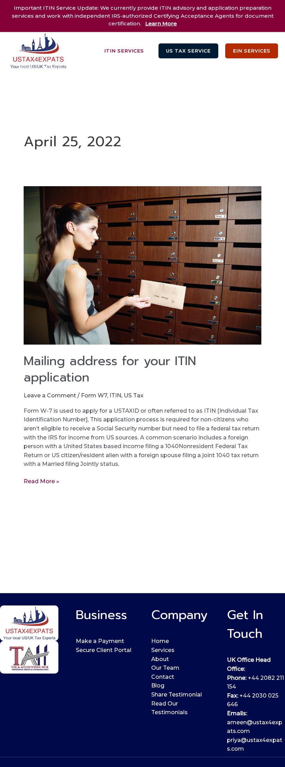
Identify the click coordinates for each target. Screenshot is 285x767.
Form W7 (94, 395)
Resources (192, 68)
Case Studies (143, 68)
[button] (124, 50)
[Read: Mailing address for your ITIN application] (142, 265)
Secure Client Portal (103, 650)
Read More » (41, 481)
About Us (57, 68)
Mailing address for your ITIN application (110, 369)
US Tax (134, 395)
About (160, 659)
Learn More (161, 23)
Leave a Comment (50, 395)
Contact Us (63, 80)
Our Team (165, 668)
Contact (162, 677)
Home (27, 68)
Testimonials (240, 68)
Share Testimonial (176, 694)
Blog (24, 80)
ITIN (115, 395)
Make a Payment (100, 641)
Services (97, 68)
